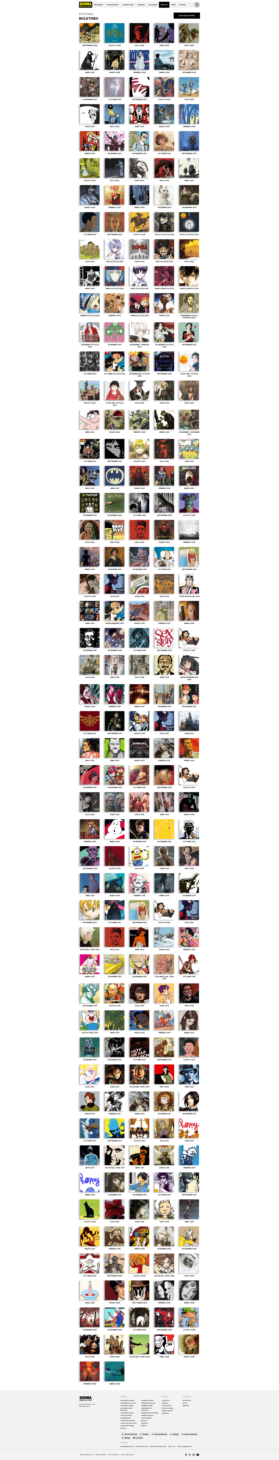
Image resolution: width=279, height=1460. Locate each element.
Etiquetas (144, 1423)
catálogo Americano (148, 1403)
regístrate (165, 1413)
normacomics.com (141, 1446)
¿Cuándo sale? (128, 5)
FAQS (173, 5)
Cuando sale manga (127, 1426)
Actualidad (152, 5)
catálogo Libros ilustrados (146, 1409)
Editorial (164, 5)
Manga (145, 1434)
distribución (187, 1400)
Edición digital (146, 1418)
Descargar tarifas (187, 16)
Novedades (98, 5)
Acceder (182, 5)
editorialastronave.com (158, 1446)
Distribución (187, 1396)
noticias (123, 1428)
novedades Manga (126, 1405)
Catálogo (141, 5)
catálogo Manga (147, 1405)
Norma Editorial (131, 1434)
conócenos (165, 1400)
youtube (139, 1438)
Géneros (144, 1420)
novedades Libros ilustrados (126, 1409)
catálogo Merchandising (149, 1413)
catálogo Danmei (147, 1415)
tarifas (185, 1403)
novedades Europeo (127, 1400)
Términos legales (100, 1455)
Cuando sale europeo (127, 1420)
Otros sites (124, 1443)
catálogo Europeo (147, 1400)
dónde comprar (167, 1411)
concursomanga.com (184, 1446)
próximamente (125, 1418)
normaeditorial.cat (127, 1446)
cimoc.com (171, 1446)
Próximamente (113, 5)
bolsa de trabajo (167, 1408)
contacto (165, 1403)
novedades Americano (128, 1403)
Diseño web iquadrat (127, 1455)
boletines (186, 1405)
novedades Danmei (127, 1413)
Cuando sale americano (128, 1423)
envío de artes (167, 1405)
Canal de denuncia (113, 1455)
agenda (144, 1426)
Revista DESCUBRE (126, 1415)
